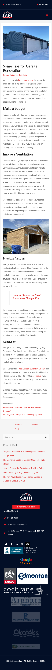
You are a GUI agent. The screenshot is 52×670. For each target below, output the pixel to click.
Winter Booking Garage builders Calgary (20, 473)
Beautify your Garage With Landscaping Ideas (22, 415)
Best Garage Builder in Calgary (32, 369)
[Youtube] (27, 544)
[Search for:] (26, 437)
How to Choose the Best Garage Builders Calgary (24, 468)
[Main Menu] (47, 14)
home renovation (25, 80)
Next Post (35, 424)
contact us (36, 376)
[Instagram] (22, 544)
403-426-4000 (43, 4)
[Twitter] (6, 544)
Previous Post (16, 425)
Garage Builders (10, 75)
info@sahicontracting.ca (13, 4)
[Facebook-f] (11, 544)
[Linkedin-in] (16, 544)
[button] (26, 507)
